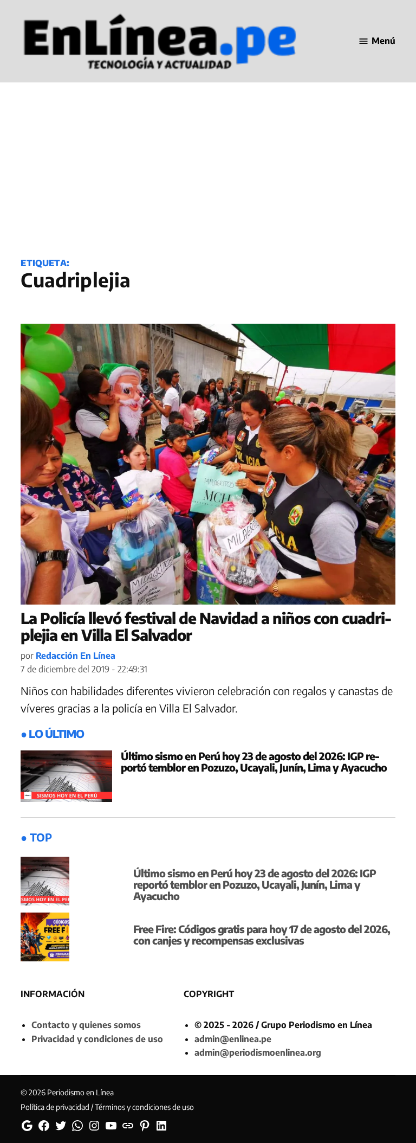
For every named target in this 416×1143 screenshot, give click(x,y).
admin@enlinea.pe (232, 1038)
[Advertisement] (208, 161)
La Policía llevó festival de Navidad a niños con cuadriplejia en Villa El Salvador (206, 626)
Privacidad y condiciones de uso (97, 1038)
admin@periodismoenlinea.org (257, 1052)
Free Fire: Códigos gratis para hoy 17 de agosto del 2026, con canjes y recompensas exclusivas (261, 934)
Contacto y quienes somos (86, 1024)
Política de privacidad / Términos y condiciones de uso (107, 1107)
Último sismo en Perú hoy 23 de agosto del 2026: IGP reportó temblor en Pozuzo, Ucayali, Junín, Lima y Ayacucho (254, 761)
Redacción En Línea (75, 655)
